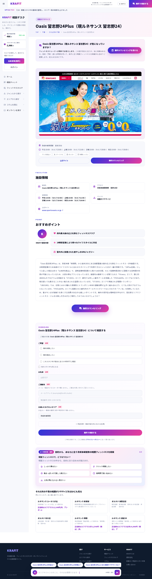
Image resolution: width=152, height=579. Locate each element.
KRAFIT (15, 4)
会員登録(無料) (14, 61)
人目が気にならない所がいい (53, 480)
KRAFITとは (130, 554)
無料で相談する (140, 3)
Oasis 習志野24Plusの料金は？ (44, 565)
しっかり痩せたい (48, 466)
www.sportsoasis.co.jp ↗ (52, 210)
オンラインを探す (14, 110)
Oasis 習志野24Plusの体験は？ (70, 565)
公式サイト (64, 160)
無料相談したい (49, 355)
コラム (106, 561)
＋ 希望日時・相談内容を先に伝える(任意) (90, 424)
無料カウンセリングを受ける (124, 50)
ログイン (122, 4)
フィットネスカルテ (13, 88)
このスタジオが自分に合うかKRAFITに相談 (59, 361)
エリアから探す (84, 557)
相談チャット (10, 82)
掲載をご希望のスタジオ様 (135, 561)
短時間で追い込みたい (103, 473)
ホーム (8, 76)
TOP (37, 32)
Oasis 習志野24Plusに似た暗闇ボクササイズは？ (103, 565)
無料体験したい (49, 348)
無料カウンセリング (116, 160)
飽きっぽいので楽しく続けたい (53, 473)
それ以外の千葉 (54, 32)
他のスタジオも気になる (49, 367)
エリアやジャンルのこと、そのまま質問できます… (58, 572)
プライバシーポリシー (93, 439)
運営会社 (129, 557)
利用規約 (142, 575)
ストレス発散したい (102, 466)
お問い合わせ (131, 564)
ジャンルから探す (85, 554)
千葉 (43, 32)
